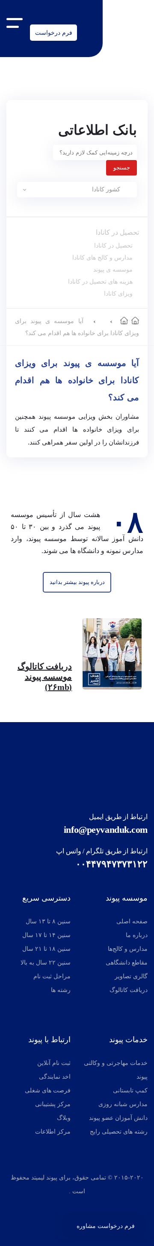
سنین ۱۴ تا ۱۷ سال (46, 935)
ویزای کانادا (118, 293)
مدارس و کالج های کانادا (102, 257)
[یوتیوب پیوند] (95, 1207)
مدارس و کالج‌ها (128, 949)
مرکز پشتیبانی (53, 1104)
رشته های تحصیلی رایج (119, 1131)
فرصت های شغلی (48, 1090)
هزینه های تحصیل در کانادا (100, 281)
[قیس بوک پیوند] (75, 1207)
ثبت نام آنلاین (54, 1063)
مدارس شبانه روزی (123, 1104)
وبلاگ (64, 1118)
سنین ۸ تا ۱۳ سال (48, 921)
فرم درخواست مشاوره (106, 1225)
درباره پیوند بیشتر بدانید (77, 582)
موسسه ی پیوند (113, 269)
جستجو (121, 167)
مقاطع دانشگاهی (127, 962)
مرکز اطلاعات (53, 1131)
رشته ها (61, 990)
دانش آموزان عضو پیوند (118, 1118)
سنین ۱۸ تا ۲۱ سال (46, 949)
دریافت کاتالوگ (129, 990)
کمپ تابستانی (130, 1090)
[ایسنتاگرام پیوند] (58, 1207)
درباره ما (137, 935)
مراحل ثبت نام (52, 976)
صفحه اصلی (132, 921)
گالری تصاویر (131, 976)
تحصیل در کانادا (117, 232)
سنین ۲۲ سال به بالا (46, 962)
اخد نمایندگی (55, 1077)
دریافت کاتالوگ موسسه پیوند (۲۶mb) (45, 677)
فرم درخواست (53, 32)
